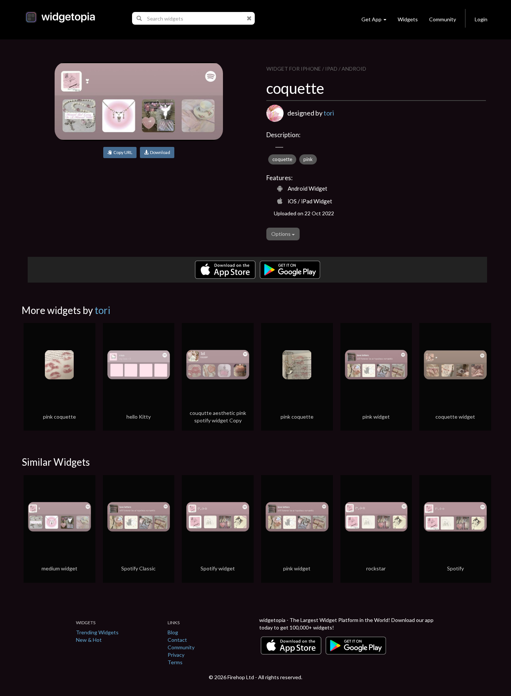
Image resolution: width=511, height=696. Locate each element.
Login (481, 19)
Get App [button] (371, 19)
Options (281, 234)
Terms (175, 662)
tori (329, 113)
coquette (282, 159)
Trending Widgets (97, 632)
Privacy (176, 655)
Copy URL (122, 152)
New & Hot (89, 640)
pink (308, 159)
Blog (173, 632)
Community (442, 19)
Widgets (408, 19)
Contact (177, 640)
